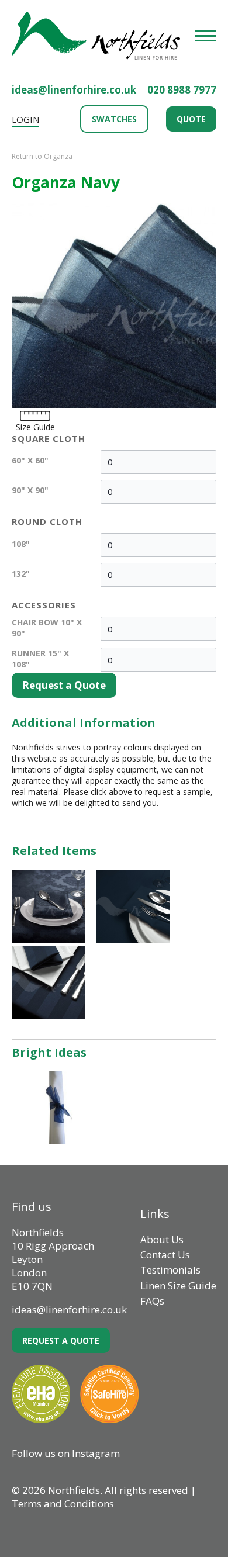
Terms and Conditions (63, 1503)
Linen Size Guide (178, 1285)
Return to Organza (42, 156)
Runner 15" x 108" (40, 659)
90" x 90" (30, 490)
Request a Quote (64, 685)
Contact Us (165, 1254)
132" (21, 573)
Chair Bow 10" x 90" (47, 628)
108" (21, 543)
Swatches (114, 118)
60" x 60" (30, 460)
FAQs (152, 1300)
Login (25, 119)
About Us (162, 1239)
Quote (191, 118)
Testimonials (170, 1269)
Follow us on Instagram (66, 1453)
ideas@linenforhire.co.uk (74, 89)
